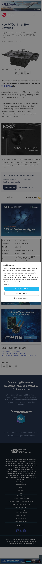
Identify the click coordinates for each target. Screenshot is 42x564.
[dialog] (21, 282)
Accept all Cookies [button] (21, 288)
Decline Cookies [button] (21, 293)
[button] (21, 298)
